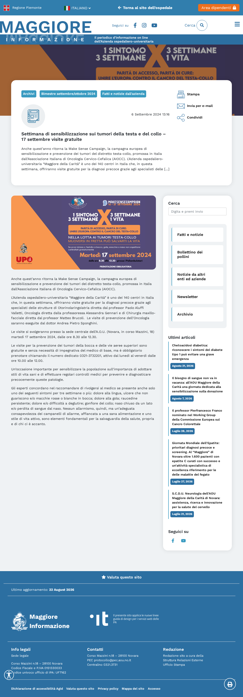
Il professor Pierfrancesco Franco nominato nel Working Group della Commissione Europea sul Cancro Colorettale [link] (197, 417)
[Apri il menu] (237, 24)
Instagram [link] (144, 25)
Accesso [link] (154, 688)
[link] (23, 7)
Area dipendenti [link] (216, 7)
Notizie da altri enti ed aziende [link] (191, 276)
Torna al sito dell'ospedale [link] (147, 7)
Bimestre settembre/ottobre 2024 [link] (68, 94)
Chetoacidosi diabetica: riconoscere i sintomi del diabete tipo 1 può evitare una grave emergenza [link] (197, 352)
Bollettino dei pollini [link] (190, 254)
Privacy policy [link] (108, 688)
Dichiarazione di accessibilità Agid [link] (37, 688)
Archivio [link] (185, 314)
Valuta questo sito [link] (124, 577)
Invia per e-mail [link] (200, 106)
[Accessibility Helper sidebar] (9, 674)
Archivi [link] (28, 94)
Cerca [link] (190, 25)
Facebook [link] (135, 25)
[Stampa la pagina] (230, 684)
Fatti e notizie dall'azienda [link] (123, 94)
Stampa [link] (193, 94)
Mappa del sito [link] (133, 688)
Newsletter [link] (187, 296)
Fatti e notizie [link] (190, 234)
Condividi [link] (194, 117)
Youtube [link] (154, 25)
